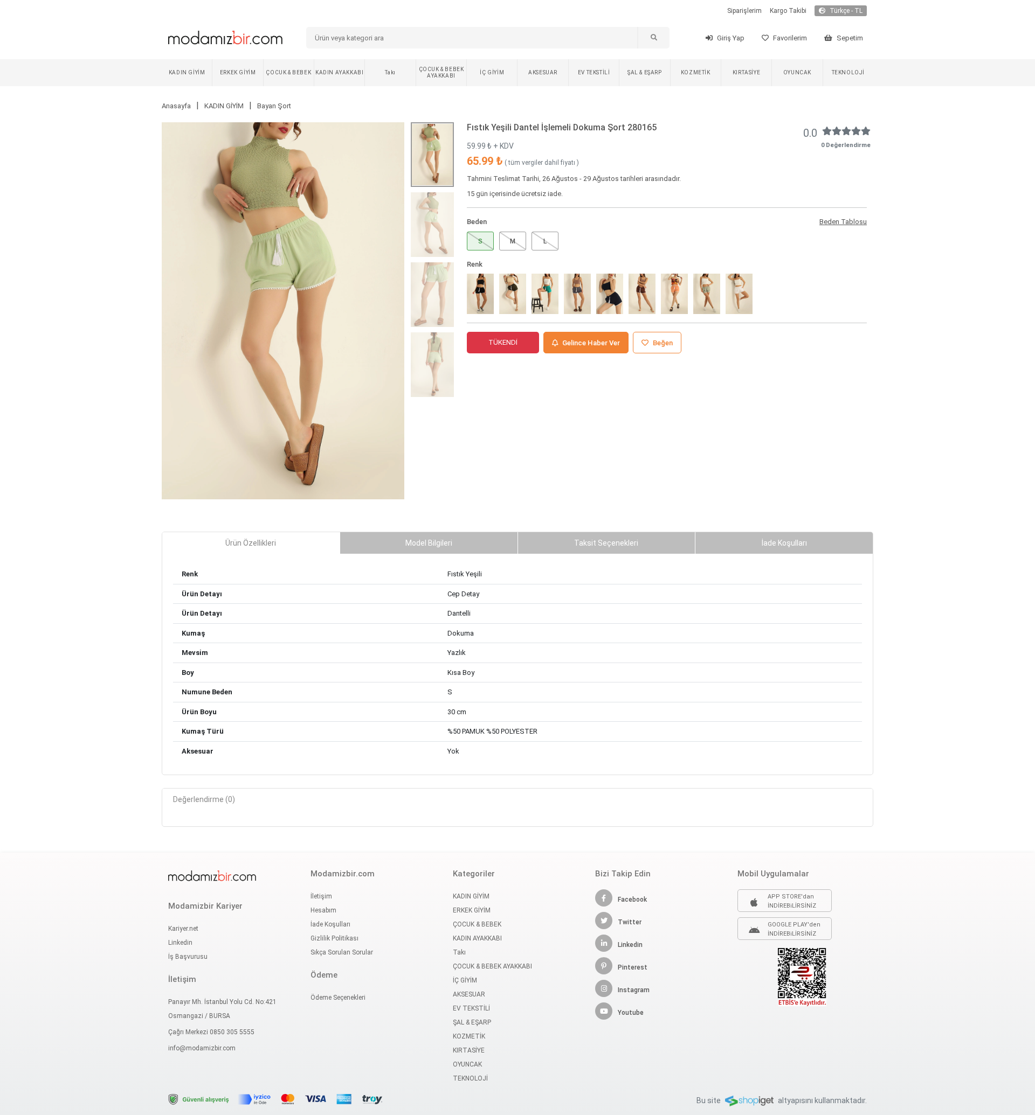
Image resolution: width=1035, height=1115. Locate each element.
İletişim (321, 896)
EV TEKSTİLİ (594, 72)
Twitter (629, 922)
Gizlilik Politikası (334, 938)
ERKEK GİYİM (238, 72)
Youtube (631, 1012)
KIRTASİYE (746, 72)
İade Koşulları (330, 924)
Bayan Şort (274, 106)
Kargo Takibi (788, 11)
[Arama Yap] (653, 37)
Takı (390, 72)
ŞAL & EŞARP (644, 72)
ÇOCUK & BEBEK (288, 72)
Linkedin (180, 942)
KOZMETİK (695, 72)
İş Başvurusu (188, 956)
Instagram (634, 990)
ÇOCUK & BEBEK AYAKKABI (441, 72)
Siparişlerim (744, 11)
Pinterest (632, 967)
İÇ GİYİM (492, 72)
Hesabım (323, 910)
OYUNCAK (797, 72)
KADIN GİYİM (187, 72)
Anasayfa (176, 106)
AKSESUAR (542, 72)
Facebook (632, 899)
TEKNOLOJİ (848, 72)
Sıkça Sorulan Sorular (341, 952)
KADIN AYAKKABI (339, 72)
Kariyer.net (183, 928)
